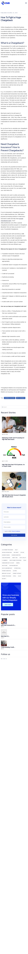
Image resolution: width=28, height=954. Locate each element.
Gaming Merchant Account (8, 562)
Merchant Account (6, 573)
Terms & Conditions (16, 531)
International (17, 568)
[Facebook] (1, 659)
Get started (14, 535)
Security (4, 578)
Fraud (24, 560)
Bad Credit (16, 552)
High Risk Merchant (13, 565)
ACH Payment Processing (7, 549)
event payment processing (15, 560)
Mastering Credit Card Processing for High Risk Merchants (13, 438)
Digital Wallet (23, 557)
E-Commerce (4, 560)
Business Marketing (16, 555)
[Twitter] (3, 659)
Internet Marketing (6, 570)
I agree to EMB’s (12, 531)
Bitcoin (22, 552)
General (18, 562)
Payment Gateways (17, 573)
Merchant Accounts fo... (8, 625)
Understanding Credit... (8, 647)
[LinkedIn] (4, 659)
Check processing (6, 557)
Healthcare (4, 565)
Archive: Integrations (7, 552)
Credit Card (15, 557)
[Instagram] (6, 659)
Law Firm (15, 570)
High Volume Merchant (7, 568)
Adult (16, 549)
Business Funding (6, 555)
